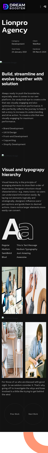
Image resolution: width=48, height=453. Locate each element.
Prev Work (14, 413)
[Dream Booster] (14, 6)
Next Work (33, 413)
